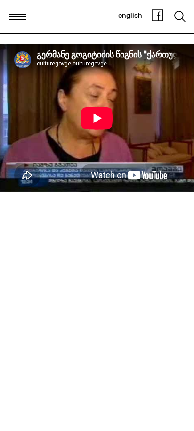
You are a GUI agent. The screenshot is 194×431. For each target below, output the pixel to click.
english (130, 16)
